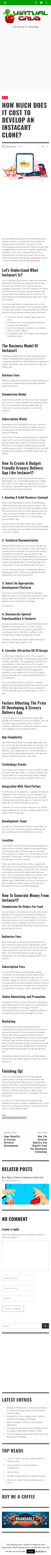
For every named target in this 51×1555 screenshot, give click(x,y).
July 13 (20, 146)
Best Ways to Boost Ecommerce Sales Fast (23, 1177)
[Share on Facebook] (38, 146)
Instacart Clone (33, 260)
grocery (23, 1118)
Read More (40, 1551)
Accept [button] (30, 1551)
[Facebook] (36, 2)
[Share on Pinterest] (47, 146)
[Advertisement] (25, 60)
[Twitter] (41, 2)
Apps (5, 97)
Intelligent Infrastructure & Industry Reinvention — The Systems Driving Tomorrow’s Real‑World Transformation (28, 1410)
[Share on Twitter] (42, 146)
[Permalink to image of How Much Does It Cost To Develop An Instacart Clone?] (25, 166)
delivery (5, 1118)
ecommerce (14, 1118)
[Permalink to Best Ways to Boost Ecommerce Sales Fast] (25, 1194)
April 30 (19, 1181)
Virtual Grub (11, 146)
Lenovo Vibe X (13, 1472)
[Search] (5, 2)
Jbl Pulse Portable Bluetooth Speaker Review (26, 1476)
